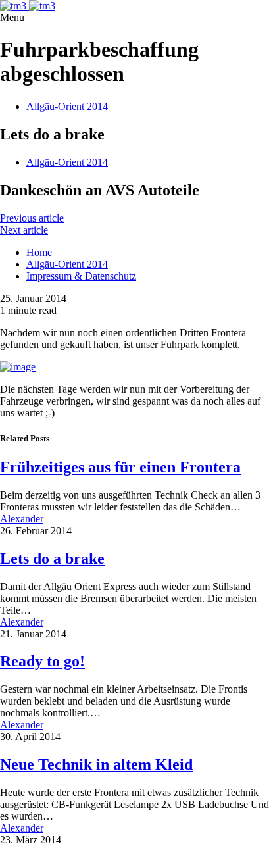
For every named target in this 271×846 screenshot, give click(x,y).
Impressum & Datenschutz (81, 276)
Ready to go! (42, 661)
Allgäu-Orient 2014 (67, 106)
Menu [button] (12, 17)
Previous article (32, 218)
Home (39, 252)
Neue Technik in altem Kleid (96, 764)
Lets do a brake (52, 558)
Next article (24, 230)
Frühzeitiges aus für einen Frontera (120, 467)
